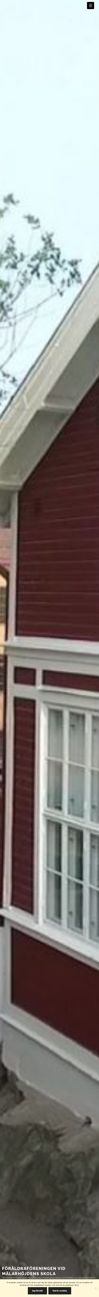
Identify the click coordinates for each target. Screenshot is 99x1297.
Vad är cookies (59, 1290)
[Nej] (95, 1288)
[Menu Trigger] (90, 5)
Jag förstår (37, 1290)
